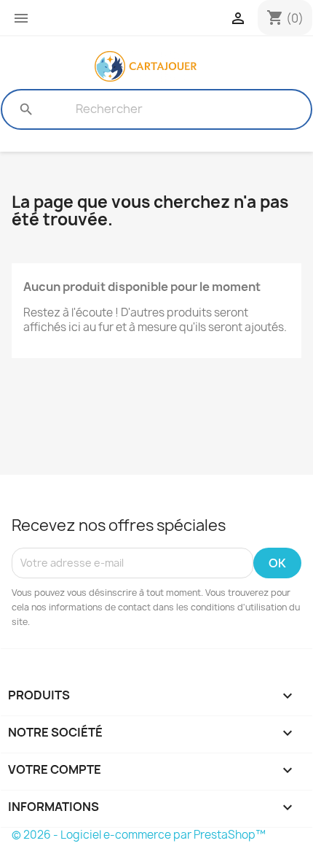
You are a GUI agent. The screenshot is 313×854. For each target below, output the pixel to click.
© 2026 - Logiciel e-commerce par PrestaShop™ (139, 834)
